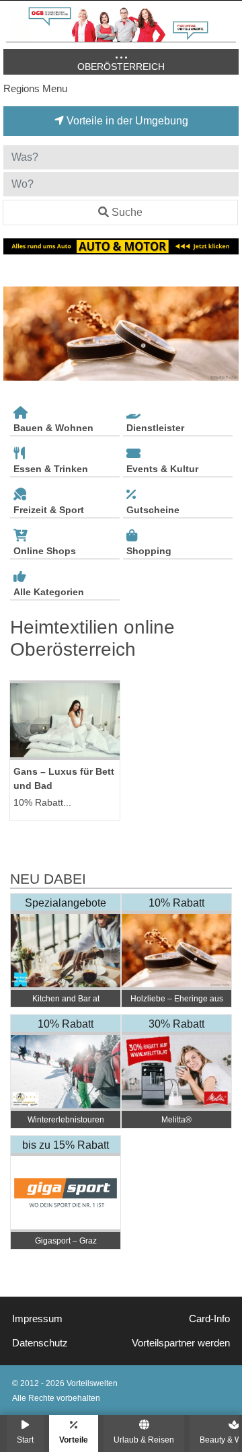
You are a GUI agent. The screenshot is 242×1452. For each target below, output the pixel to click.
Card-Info (209, 1318)
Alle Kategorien (48, 591)
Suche (127, 212)
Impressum (37, 1318)
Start (25, 1439)
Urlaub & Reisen (144, 1439)
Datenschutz (40, 1343)
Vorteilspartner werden (181, 1343)
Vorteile (73, 1439)
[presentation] (16, 333)
